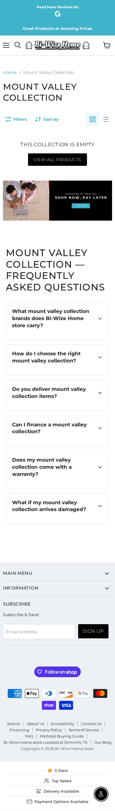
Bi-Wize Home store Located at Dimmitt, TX (46, 742)
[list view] (105, 119)
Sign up (93, 631)
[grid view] (92, 119)
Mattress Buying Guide (62, 736)
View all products (57, 159)
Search (13, 723)
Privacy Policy (49, 730)
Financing (19, 730)
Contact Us (91, 723)
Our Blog (102, 742)
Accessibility (62, 723)
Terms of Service (83, 730)
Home (10, 72)
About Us (35, 723)
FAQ (29, 736)
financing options (58, 445)
